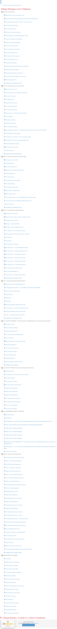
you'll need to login (34, 623)
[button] (1, 1)
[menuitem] (1, 3)
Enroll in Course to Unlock (28, 625)
